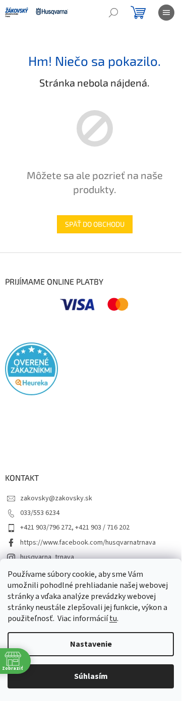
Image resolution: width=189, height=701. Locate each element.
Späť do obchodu (94, 224)
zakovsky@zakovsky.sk (56, 498)
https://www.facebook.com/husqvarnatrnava (88, 543)
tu (113, 618)
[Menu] (166, 13)
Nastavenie (91, 644)
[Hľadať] (113, 13)
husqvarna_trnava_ (49, 557)
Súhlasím (91, 676)
